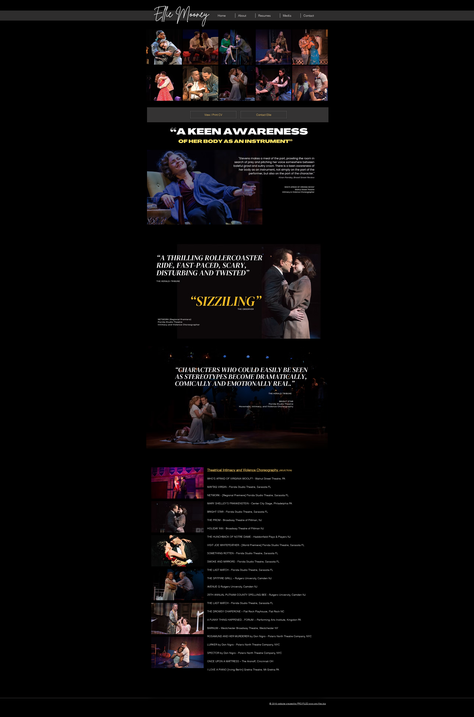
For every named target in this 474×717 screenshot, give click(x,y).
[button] (245, 15)
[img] (164, 47)
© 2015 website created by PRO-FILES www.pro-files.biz (297, 703)
